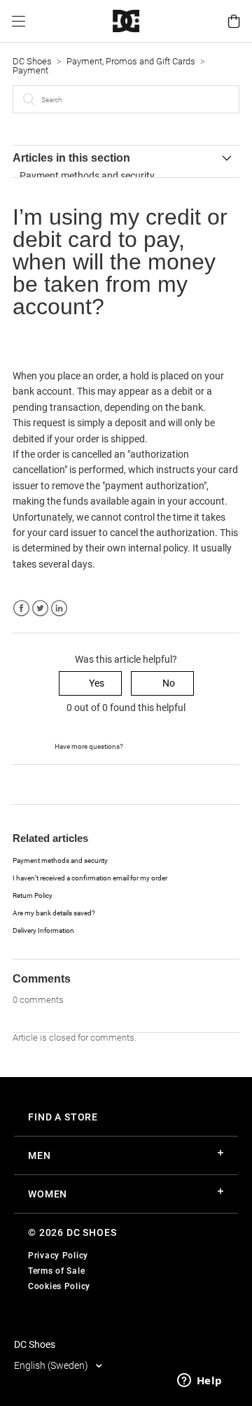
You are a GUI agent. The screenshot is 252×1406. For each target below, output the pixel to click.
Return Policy (32, 895)
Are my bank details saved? (54, 913)
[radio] (90, 683)
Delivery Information (43, 930)
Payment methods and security (87, 175)
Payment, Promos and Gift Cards (130, 61)
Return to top (41, 783)
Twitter (40, 608)
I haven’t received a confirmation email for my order (90, 878)
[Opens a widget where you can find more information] (199, 1381)
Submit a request (161, 745)
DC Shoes (32, 61)
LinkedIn (59, 608)
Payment (30, 70)
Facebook (21, 608)
